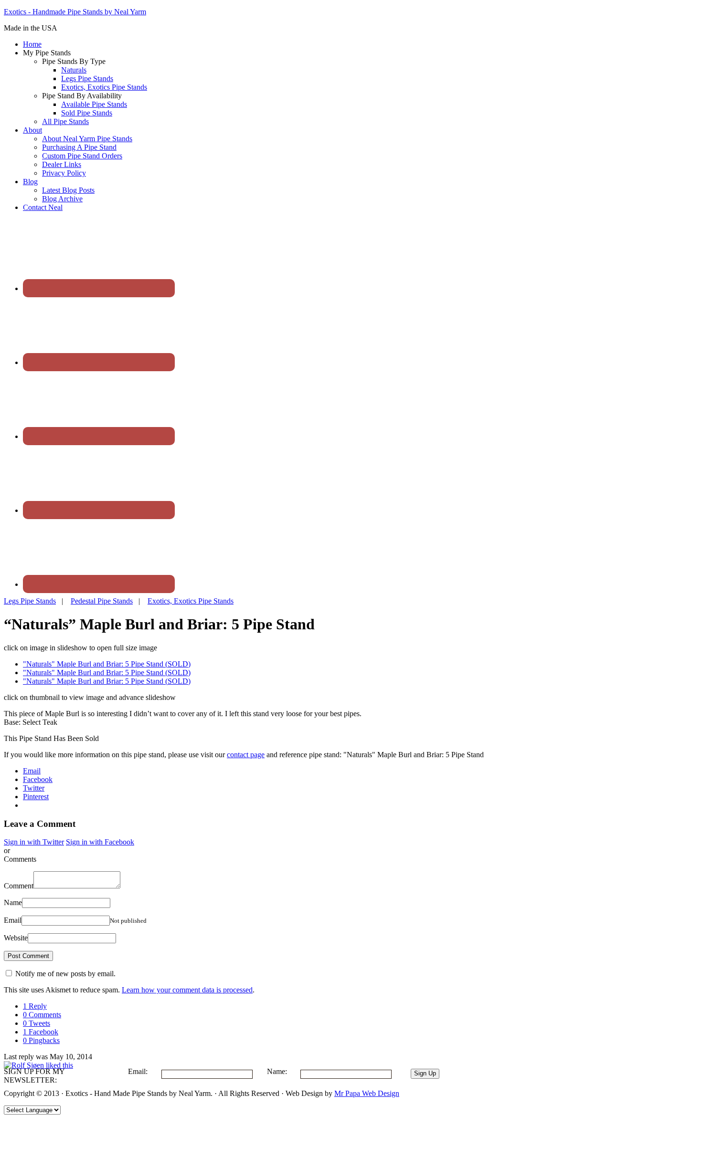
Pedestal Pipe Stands (102, 601)
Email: (138, 1071)
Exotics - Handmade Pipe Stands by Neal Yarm (75, 12)
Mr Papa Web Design (366, 1093)
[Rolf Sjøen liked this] (38, 1065)
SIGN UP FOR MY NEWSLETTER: (34, 1075)
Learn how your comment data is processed (187, 990)
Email (12, 920)
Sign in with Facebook (100, 842)
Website (16, 938)
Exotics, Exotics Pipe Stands (191, 601)
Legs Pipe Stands (30, 601)
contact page (246, 755)
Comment (18, 886)
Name (13, 902)
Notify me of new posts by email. (65, 974)
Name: (277, 1071)
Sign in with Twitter (34, 842)
